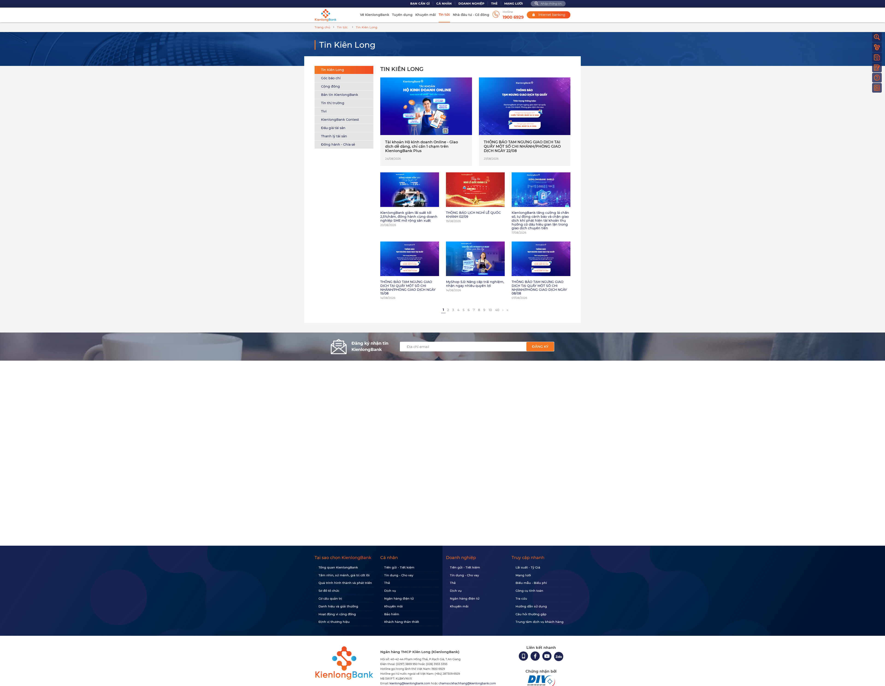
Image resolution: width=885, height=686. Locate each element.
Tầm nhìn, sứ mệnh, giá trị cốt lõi (344, 575)
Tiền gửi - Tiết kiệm (399, 567)
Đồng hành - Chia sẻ (338, 144)
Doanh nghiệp (471, 3)
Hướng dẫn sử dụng (531, 606)
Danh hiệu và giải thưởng (338, 606)
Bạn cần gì (420, 3)
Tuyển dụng (402, 15)
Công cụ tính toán (529, 590)
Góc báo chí (331, 78)
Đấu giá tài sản (333, 128)
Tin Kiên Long (332, 70)
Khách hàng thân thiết (401, 622)
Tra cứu (521, 598)
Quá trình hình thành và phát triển (345, 583)
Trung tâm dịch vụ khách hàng (539, 622)
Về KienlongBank (374, 15)
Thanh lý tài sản (334, 136)
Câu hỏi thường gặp (531, 614)
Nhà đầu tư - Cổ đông (471, 15)
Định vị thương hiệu (334, 622)
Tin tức (444, 14)
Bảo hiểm (391, 614)
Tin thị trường (332, 103)
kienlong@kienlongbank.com (410, 683)
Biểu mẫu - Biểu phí (531, 583)
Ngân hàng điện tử (399, 598)
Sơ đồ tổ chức (329, 590)
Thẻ (494, 3)
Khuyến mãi (425, 15)
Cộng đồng (330, 86)
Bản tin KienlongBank (339, 95)
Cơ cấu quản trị (330, 598)
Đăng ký (540, 346)
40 (497, 310)
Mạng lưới (513, 3)
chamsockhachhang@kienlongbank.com (467, 683)
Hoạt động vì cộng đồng (337, 614)
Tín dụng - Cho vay (398, 575)
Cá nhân (444, 3)
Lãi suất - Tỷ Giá (528, 567)
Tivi (324, 111)
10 (490, 310)
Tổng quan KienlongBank (338, 567)
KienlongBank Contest (340, 120)
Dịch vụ (390, 590)
